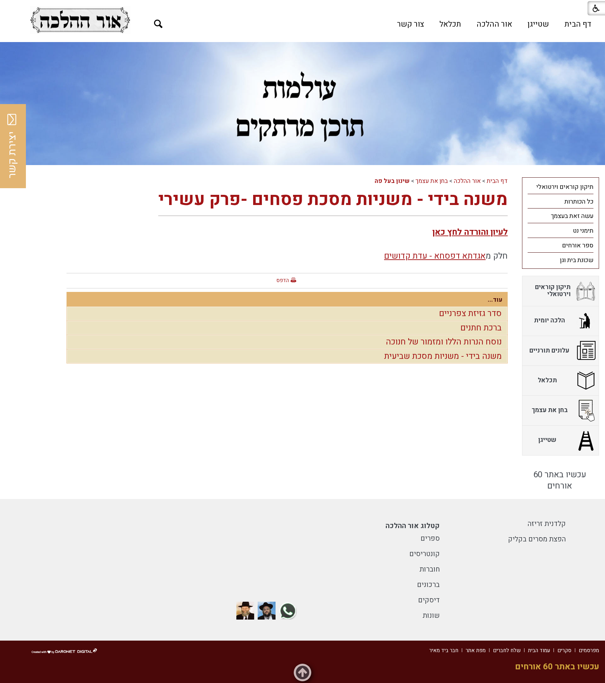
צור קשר (410, 24)
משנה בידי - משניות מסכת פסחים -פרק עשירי (333, 199)
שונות (431, 615)
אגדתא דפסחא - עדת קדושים (435, 256)
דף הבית (577, 24)
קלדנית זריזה (547, 524)
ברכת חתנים (481, 328)
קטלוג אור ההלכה (412, 526)
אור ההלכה (494, 24)
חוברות (429, 569)
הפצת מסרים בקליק (537, 539)
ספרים (430, 538)
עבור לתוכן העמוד (302, 7)
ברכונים (428, 585)
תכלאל (450, 24)
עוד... (495, 299)
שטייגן (538, 24)
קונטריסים (424, 554)
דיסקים (429, 600)
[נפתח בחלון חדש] (80, 20)
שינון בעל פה (392, 181)
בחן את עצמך (432, 181)
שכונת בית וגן (576, 260)
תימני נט (583, 230)
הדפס (282, 280)
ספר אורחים (577, 245)
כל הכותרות (578, 201)
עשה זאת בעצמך (572, 216)
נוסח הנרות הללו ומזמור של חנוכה (444, 342)
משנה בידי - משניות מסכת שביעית (443, 356)
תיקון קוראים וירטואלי (564, 187)
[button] (158, 24)
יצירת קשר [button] (12, 154)
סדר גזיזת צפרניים (470, 313)
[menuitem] (578, 24)
